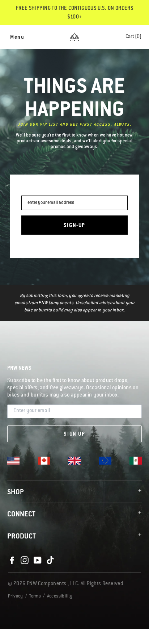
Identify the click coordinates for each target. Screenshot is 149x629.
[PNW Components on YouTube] (38, 560)
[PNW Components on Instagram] (25, 560)
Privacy (15, 596)
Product (74, 536)
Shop (74, 492)
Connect (74, 514)
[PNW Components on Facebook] (12, 560)
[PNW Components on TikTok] (50, 560)
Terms (35, 596)
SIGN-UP (74, 226)
